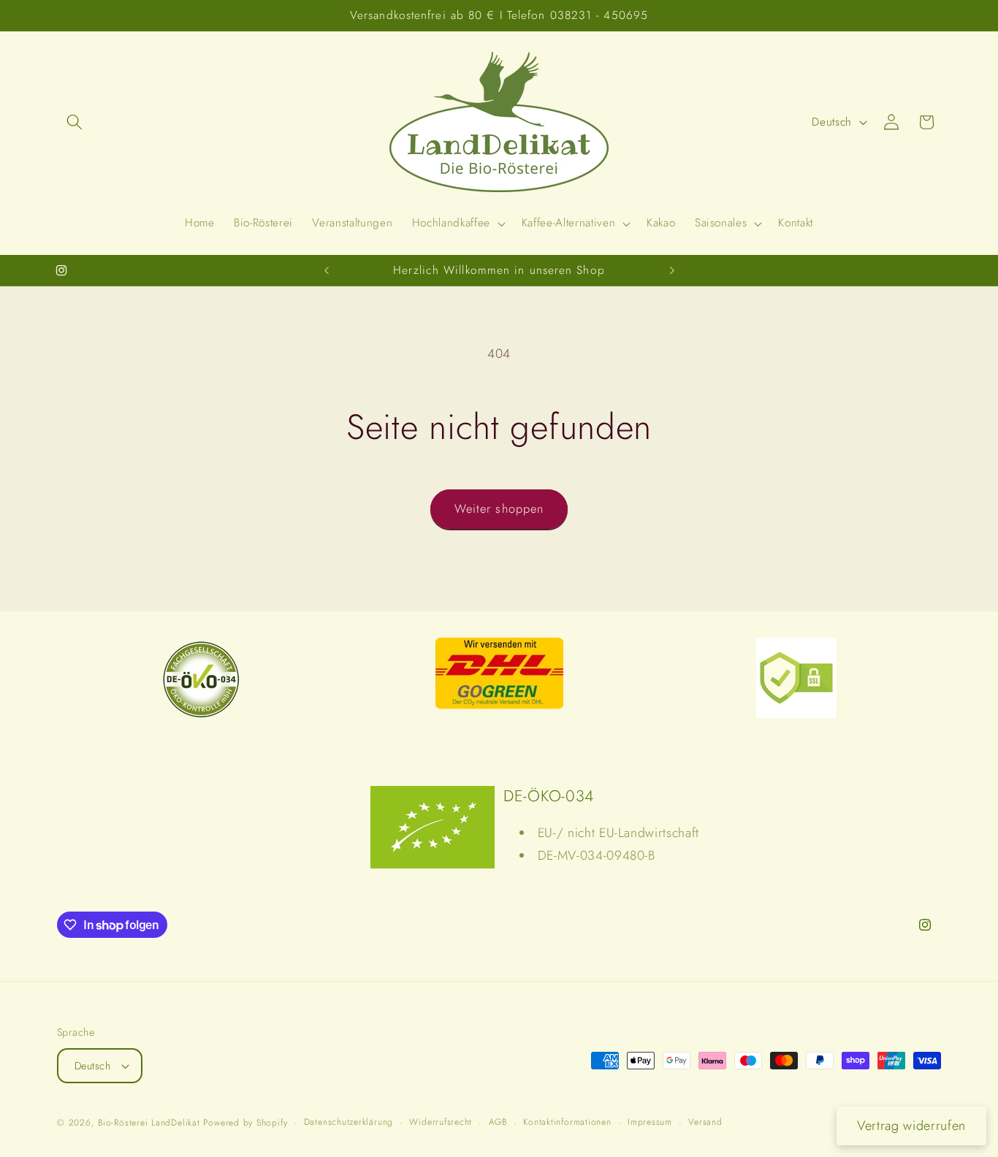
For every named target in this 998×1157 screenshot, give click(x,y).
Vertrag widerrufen (911, 1125)
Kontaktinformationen (567, 1122)
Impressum (650, 1122)
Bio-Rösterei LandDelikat (148, 1122)
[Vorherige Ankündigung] (327, 270)
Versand (705, 1122)
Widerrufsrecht (440, 1122)
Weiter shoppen (499, 508)
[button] (74, 122)
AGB (498, 1122)
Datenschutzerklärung (348, 1122)
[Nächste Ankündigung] (672, 270)
